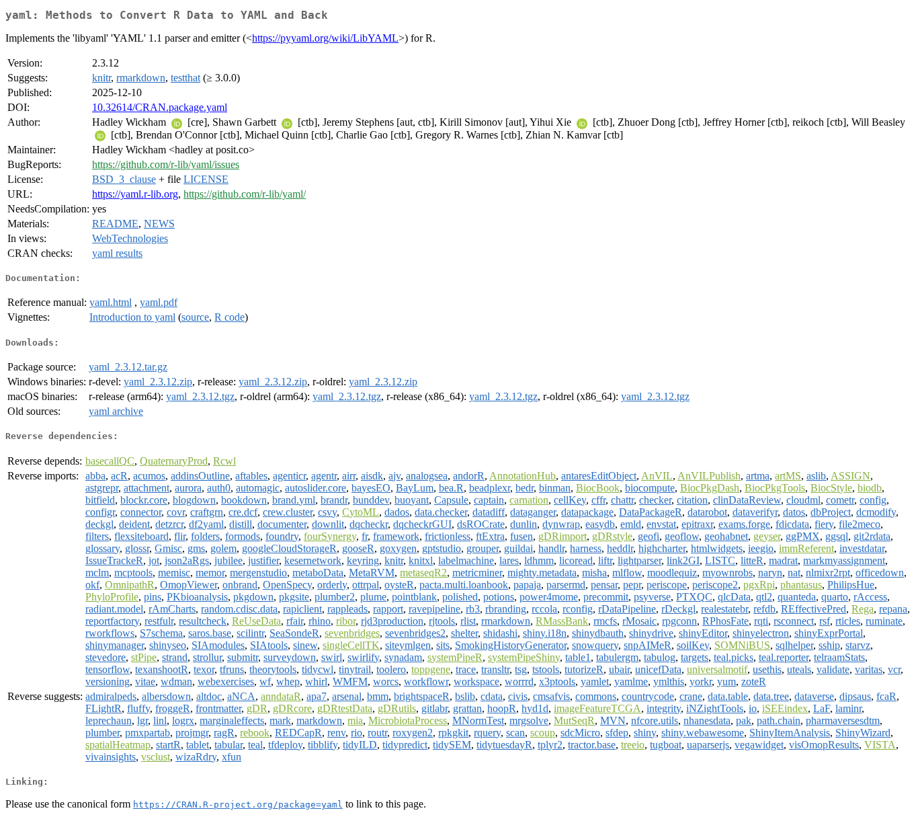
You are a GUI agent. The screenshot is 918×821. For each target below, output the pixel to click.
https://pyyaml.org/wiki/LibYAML (325, 38)
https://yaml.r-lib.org (135, 194)
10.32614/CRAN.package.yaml (159, 107)
